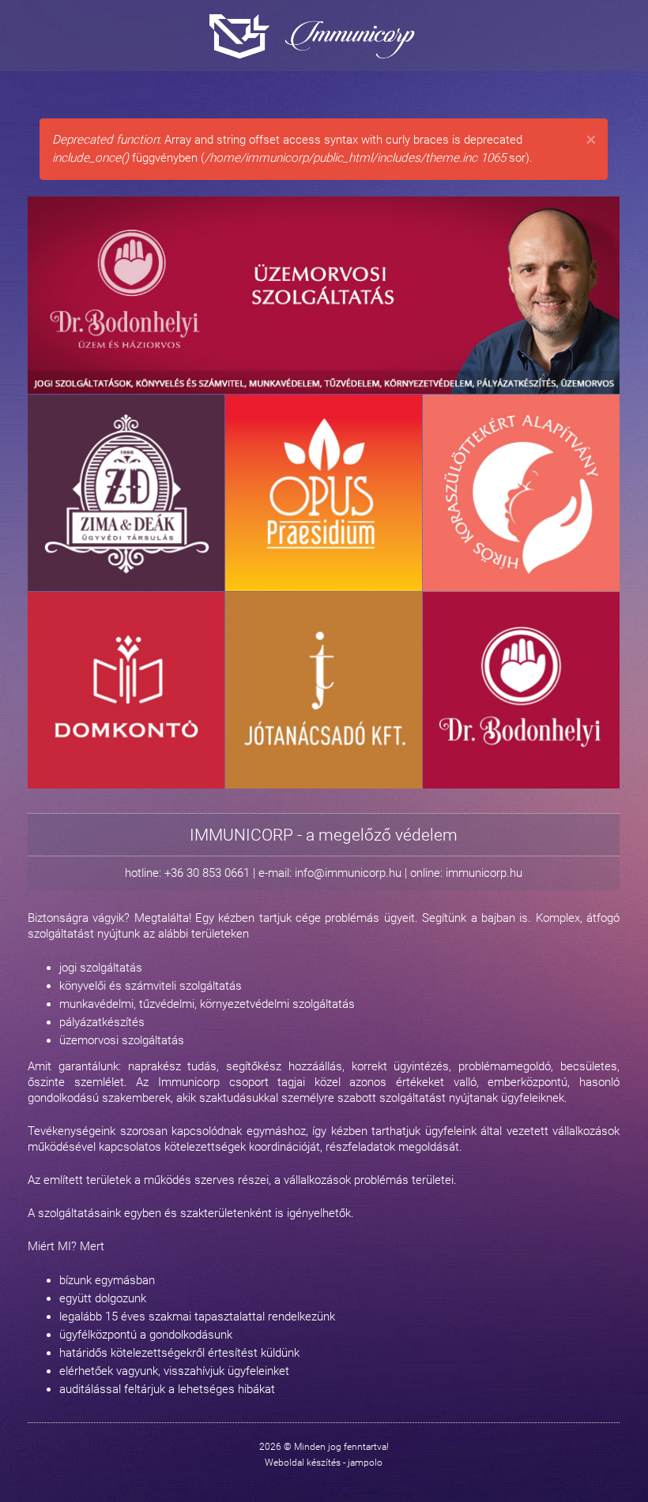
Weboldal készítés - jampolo (323, 1462)
